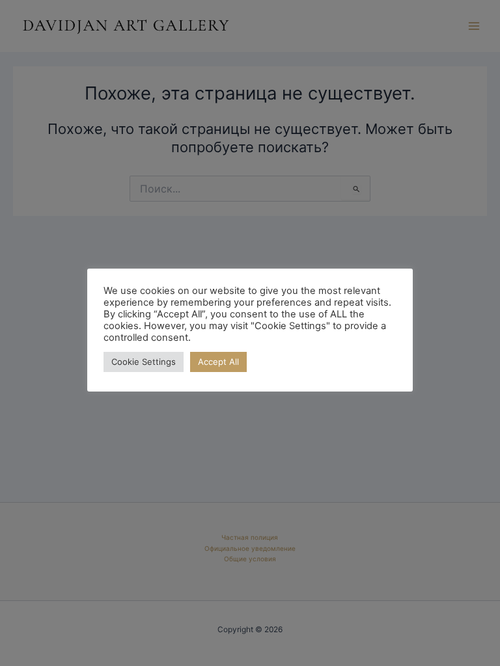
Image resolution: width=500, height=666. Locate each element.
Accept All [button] (218, 361)
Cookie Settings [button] (143, 361)
